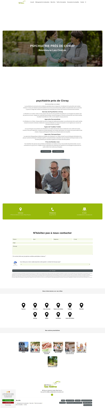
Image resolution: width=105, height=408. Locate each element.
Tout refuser (8, 402)
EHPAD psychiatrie (87, 405)
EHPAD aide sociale (87, 402)
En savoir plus (47, 151)
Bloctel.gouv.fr (71, 277)
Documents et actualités (73, 2)
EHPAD (63, 400)
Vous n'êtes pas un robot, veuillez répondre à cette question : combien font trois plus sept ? (40, 261)
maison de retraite (70, 400)
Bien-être (53, 2)
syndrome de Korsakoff (86, 400)
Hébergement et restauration (42, 2)
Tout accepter (8, 400)
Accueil (32, 2)
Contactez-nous (59, 151)
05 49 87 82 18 (52, 214)
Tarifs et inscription (61, 2)
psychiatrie (77, 400)
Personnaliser (8, 405)
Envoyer (53, 270)
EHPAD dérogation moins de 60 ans (74, 402)
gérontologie (62, 402)
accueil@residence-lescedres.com (84, 214)
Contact (82, 2)
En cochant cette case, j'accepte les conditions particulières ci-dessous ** (29, 256)
